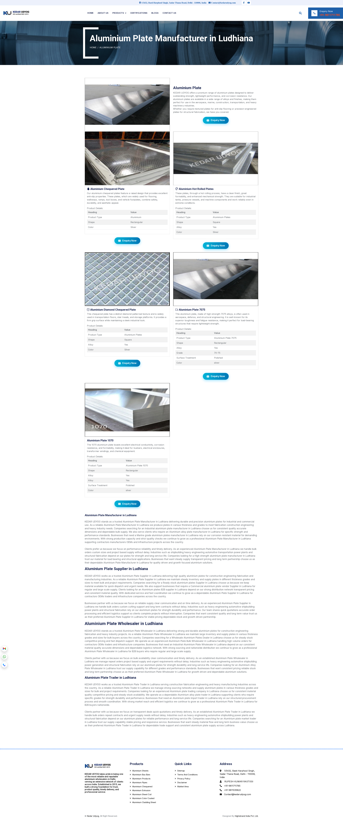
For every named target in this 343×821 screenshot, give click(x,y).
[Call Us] (4, 664)
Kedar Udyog (93, 816)
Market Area (183, 786)
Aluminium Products (141, 778)
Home (90, 13)
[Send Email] (4, 648)
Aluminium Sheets (140, 770)
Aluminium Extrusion (141, 790)
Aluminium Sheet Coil (141, 794)
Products (118, 13)
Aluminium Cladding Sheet (144, 802)
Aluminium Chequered (142, 786)
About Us (103, 13)
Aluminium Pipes (139, 782)
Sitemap (181, 770)
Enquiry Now (217, 120)
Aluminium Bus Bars (141, 774)
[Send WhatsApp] (4, 656)
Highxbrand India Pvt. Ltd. (246, 816)
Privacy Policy (183, 778)
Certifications (138, 13)
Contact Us (169, 13)
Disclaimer (182, 782)
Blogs (155, 13)
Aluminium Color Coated (143, 798)
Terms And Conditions (187, 774)
